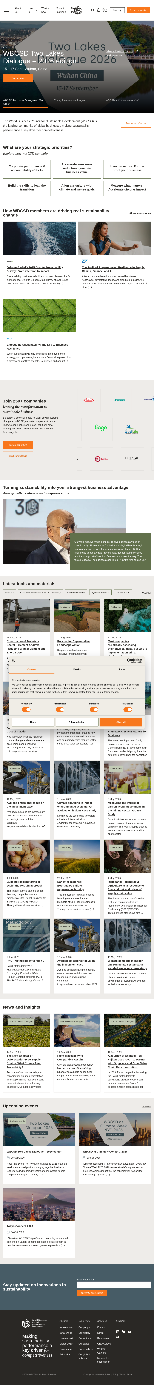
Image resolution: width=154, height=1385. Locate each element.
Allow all (121, 722)
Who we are (66, 1327)
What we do (66, 1333)
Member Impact (75, 10)
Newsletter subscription (103, 1360)
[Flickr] (118, 1337)
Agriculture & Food (100, 592)
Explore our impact (18, 445)
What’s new (45, 10)
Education (65, 1354)
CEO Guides (104, 1343)
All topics (9, 592)
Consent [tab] (31, 669)
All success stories (140, 213)
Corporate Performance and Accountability (40, 592)
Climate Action (122, 592)
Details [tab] (77, 669)
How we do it (67, 1338)
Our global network (84, 1356)
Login (116, 10)
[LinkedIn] (118, 1332)
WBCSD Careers (101, 1351)
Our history (84, 1333)
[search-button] (93, 10)
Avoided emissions (76, 592)
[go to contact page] (105, 10)
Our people (84, 1327)
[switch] (60, 709)
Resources (103, 1338)
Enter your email (85, 1279)
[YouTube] (130, 1332)
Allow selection (77, 722)
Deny (33, 722)
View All (146, 593)
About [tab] (122, 669)
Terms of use (125, 1374)
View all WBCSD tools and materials (119, 53)
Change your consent (93, 1374)
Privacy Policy (111, 1374)
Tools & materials (61, 10)
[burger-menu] (6, 10)
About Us (17, 10)
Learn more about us (136, 123)
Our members (86, 1349)
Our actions (85, 1338)
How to (31, 10)
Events (101, 1327)
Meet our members (18, 456)
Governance (66, 1349)
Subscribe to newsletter (92, 1293)
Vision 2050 (66, 1343)
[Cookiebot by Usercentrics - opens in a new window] (129, 660)
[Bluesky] (124, 1332)
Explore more (18, 78)
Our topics (84, 1343)
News (100, 1333)
